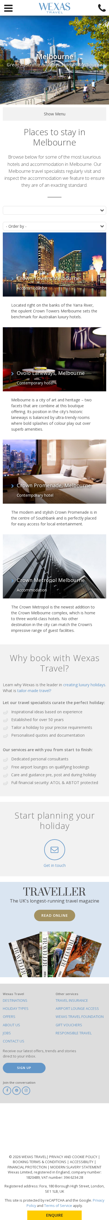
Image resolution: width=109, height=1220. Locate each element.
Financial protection (28, 1167)
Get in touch (55, 865)
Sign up (24, 1068)
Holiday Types (16, 1008)
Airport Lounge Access (77, 1008)
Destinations (15, 1000)
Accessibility (82, 1162)
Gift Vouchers (69, 1025)
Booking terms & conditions (40, 1162)
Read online (54, 915)
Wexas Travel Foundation (80, 1016)
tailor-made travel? (34, 690)
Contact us (13, 1041)
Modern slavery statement (75, 1167)
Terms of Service (58, 1205)
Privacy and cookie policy (73, 1156)
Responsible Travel (74, 1033)
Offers (9, 1016)
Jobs (7, 1033)
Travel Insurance (72, 1000)
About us (11, 1025)
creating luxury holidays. (84, 684)
